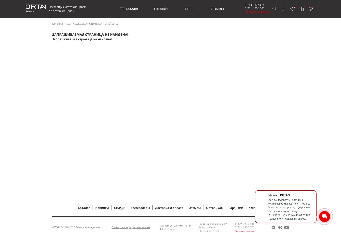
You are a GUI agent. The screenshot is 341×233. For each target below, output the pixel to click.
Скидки (119, 208)
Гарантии (236, 208)
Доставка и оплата (169, 208)
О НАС (189, 9)
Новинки (102, 208)
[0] (292, 9)
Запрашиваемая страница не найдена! (92, 23)
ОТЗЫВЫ (217, 9)
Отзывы (195, 208)
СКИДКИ (161, 9)
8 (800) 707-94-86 (254, 5)
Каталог (132, 9)
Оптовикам (214, 208)
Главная (57, 23)
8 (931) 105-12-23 (254, 8)
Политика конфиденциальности (131, 227)
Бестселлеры (140, 208)
